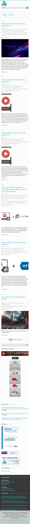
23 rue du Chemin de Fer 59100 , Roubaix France (8, 483)
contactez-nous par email (8, 490)
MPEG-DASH (12, 31)
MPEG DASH (9, 34)
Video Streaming (16, 90)
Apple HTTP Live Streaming (8, 195)
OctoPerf (6, 202)
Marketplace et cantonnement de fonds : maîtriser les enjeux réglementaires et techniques (14, 408)
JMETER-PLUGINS (23, 29)
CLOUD (20, 195)
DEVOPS (23, 195)
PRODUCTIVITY (22, 198)
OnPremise (10, 202)
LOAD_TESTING (6, 31)
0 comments (6, 37)
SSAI (23, 34)
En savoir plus (15, 522)
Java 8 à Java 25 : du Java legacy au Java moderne (14, 413)
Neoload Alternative (13, 198)
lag (19, 201)
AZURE (17, 195)
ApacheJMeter (15, 32)
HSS (15, 201)
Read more (4, 72)
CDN (18, 306)
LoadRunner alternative (22, 196)
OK (3, 520)
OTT (18, 198)
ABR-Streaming (5, 29)
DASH (11, 201)
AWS (14, 195)
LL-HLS (22, 85)
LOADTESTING (4, 34)
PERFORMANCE (18, 31)
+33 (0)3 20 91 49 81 (6, 489)
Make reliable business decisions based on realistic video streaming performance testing (13, 497)
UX (6, 307)
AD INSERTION (11, 29)
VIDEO (22, 31)
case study (15, 306)
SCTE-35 (20, 34)
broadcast (10, 306)
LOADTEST (26, 32)
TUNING (3, 199)
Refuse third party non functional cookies (16, 520)
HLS (15, 29)
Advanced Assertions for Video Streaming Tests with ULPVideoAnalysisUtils (14, 418)
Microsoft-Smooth (5, 198)
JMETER (18, 29)
